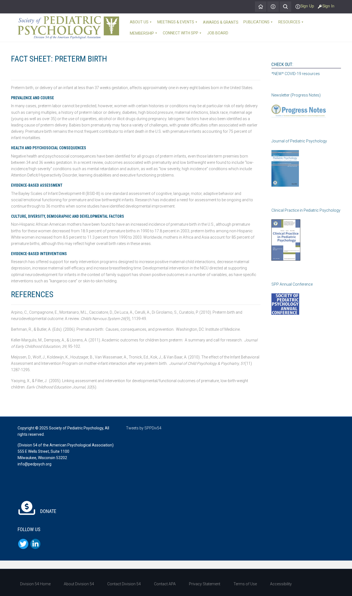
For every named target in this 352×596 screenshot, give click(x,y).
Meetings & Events (175, 22)
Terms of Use (245, 584)
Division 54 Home (35, 584)
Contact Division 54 (124, 584)
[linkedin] (35, 544)
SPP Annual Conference (292, 284)
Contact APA (165, 584)
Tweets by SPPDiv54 (143, 428)
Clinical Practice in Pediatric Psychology (305, 210)
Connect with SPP (180, 33)
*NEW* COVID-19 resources (295, 73)
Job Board (217, 33)
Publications (256, 22)
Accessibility (281, 584)
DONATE (47, 511)
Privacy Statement (204, 584)
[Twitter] (23, 544)
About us (139, 22)
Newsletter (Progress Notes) (296, 95)
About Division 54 (79, 584)
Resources (289, 22)
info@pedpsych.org (34, 464)
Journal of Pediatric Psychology (299, 141)
